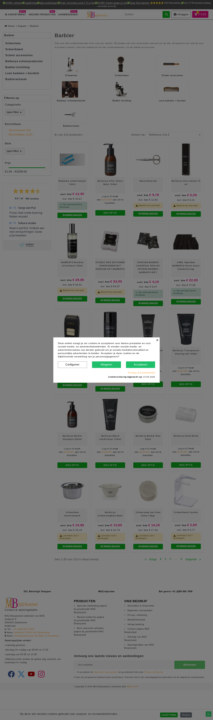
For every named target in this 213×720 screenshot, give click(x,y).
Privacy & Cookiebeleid (141, 372)
